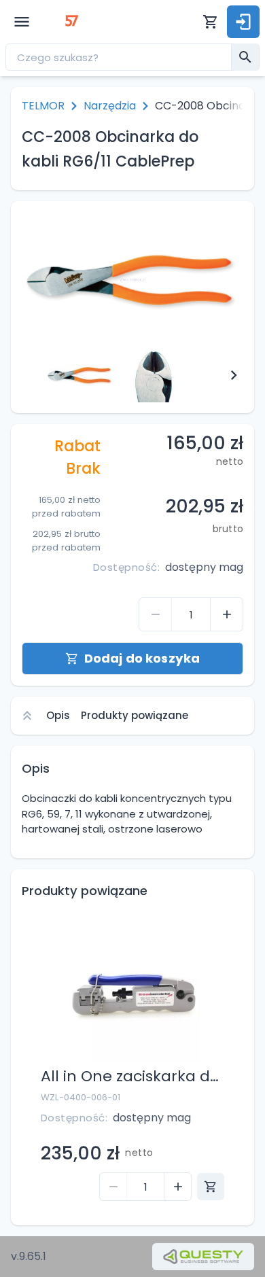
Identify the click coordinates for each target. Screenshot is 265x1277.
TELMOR (43, 105)
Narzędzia (110, 105)
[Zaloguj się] (243, 21)
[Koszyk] (210, 21)
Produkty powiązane (134, 715)
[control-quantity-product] (155, 614)
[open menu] (21, 21)
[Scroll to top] (27, 715)
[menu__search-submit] (245, 57)
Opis (58, 715)
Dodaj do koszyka (142, 658)
